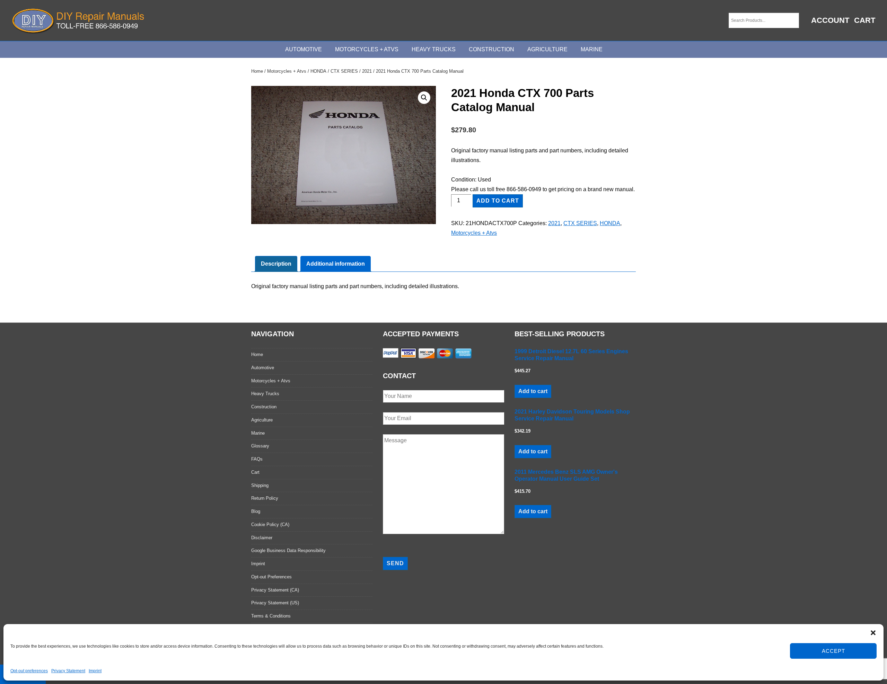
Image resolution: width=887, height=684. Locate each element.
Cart (864, 20)
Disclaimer (261, 537)
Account (830, 20)
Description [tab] (276, 264)
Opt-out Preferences (271, 576)
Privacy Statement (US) (275, 602)
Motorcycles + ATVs (366, 49)
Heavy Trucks (434, 49)
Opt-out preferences (29, 670)
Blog (255, 511)
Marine (592, 49)
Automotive (303, 49)
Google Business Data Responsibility (288, 550)
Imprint (95, 670)
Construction (491, 49)
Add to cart (497, 201)
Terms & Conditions (271, 616)
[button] (873, 632)
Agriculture (547, 49)
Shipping (260, 485)
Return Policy (264, 498)
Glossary (260, 445)
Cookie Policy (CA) (270, 524)
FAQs (257, 459)
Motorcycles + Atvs (286, 71)
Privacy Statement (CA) (275, 590)
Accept (833, 651)
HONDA (318, 71)
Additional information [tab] (335, 264)
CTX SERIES (344, 71)
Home (257, 71)
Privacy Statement (68, 670)
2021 (367, 71)
